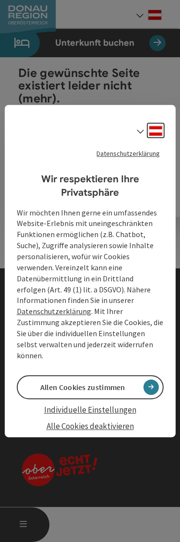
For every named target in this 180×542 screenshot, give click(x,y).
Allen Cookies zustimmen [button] (82, 387)
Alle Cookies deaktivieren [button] (90, 426)
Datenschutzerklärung (128, 153)
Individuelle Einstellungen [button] (90, 409)
